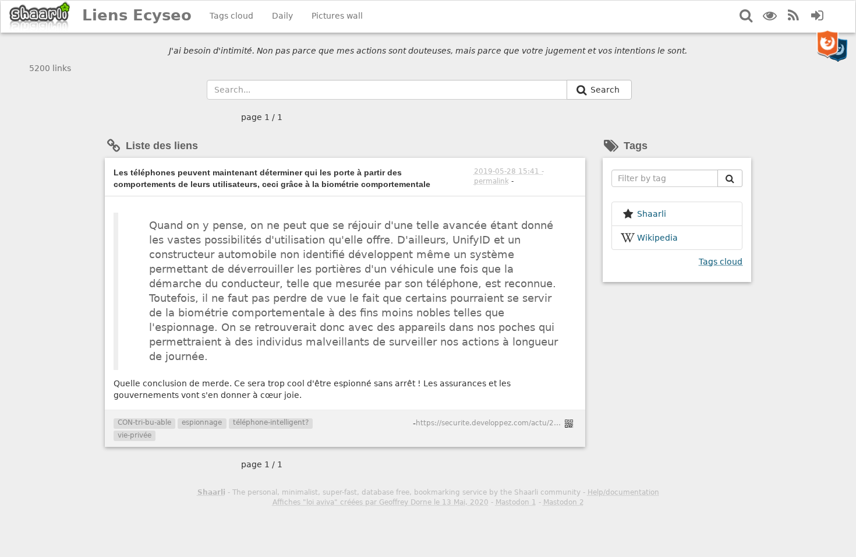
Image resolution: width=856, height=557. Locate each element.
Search (606, 89)
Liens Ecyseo (137, 15)
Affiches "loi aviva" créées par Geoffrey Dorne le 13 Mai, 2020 (381, 502)
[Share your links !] (39, 17)
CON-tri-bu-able (144, 422)
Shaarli (211, 492)
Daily (282, 15)
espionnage (202, 422)
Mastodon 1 (516, 502)
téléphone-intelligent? (271, 422)
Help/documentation (623, 492)
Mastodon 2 (563, 502)
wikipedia (657, 237)
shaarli (651, 213)
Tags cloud (231, 15)
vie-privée (134, 435)
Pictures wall (337, 15)
